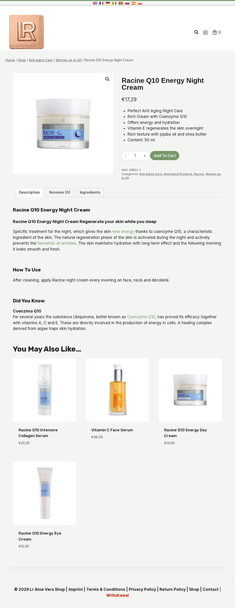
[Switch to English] (95, 3)
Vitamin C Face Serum (112, 430)
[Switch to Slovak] (127, 3)
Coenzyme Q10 (141, 317)
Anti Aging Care (150, 174)
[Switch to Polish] (140, 3)
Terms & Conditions (105, 589)
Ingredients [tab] (90, 192)
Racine (199, 174)
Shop (194, 589)
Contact (210, 589)
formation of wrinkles (56, 243)
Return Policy (172, 589)
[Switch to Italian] (114, 3)
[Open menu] (205, 32)
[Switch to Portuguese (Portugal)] (121, 3)
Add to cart (165, 155)
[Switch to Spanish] (133, 3)
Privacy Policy (142, 589)
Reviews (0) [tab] (59, 192)
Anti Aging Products (178, 174)
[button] (107, 79)
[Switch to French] (101, 3)
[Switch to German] (108, 3)
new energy (123, 231)
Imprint (76, 589)
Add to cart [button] (103, 451)
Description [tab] (29, 192)
